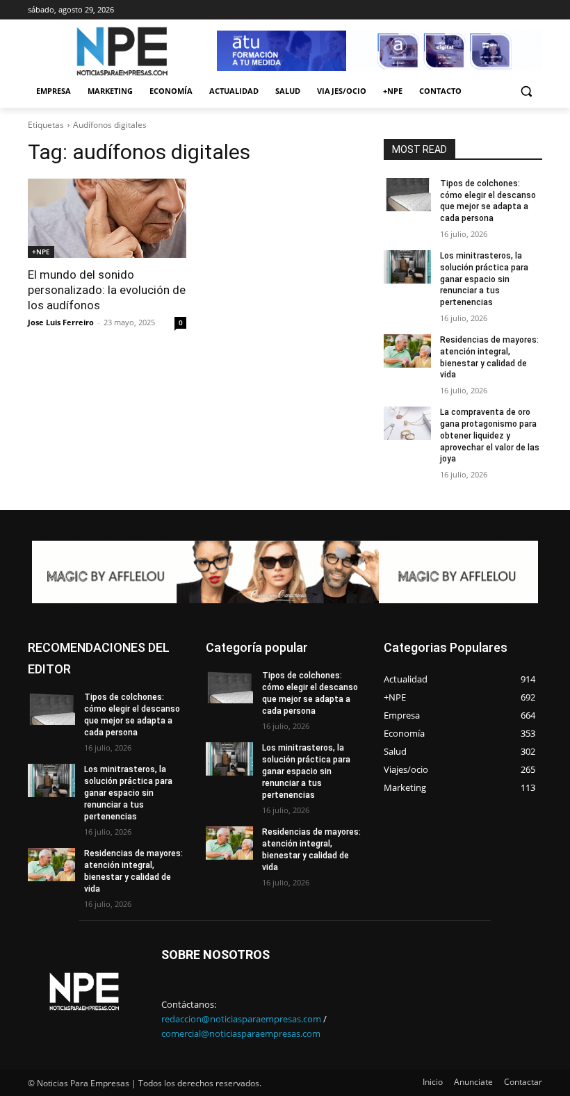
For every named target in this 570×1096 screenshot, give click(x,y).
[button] (526, 91)
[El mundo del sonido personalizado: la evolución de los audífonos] (107, 218)
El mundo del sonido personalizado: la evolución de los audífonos (107, 290)
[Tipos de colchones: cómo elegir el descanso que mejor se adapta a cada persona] (407, 194)
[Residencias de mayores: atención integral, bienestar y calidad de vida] (407, 351)
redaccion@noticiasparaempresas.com (241, 1019)
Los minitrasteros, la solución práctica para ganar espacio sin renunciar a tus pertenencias (484, 279)
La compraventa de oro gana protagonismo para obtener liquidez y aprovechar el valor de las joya (489, 435)
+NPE (41, 251)
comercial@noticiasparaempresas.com (240, 1033)
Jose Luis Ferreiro (61, 322)
